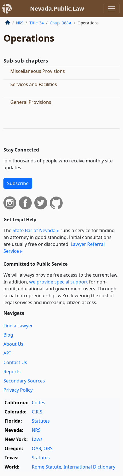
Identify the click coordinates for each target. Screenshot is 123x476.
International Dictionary (89, 467)
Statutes (41, 421)
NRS (19, 23)
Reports (12, 371)
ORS (48, 448)
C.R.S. (37, 412)
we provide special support (58, 282)
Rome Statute (46, 467)
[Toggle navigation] (112, 8)
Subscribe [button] (18, 183)
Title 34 (36, 23)
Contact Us (15, 362)
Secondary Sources (24, 381)
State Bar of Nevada (34, 230)
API (7, 353)
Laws (37, 439)
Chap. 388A (61, 23)
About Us (13, 344)
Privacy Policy (18, 390)
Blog (8, 335)
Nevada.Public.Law (57, 8)
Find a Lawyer (18, 325)
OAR (36, 448)
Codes (38, 402)
